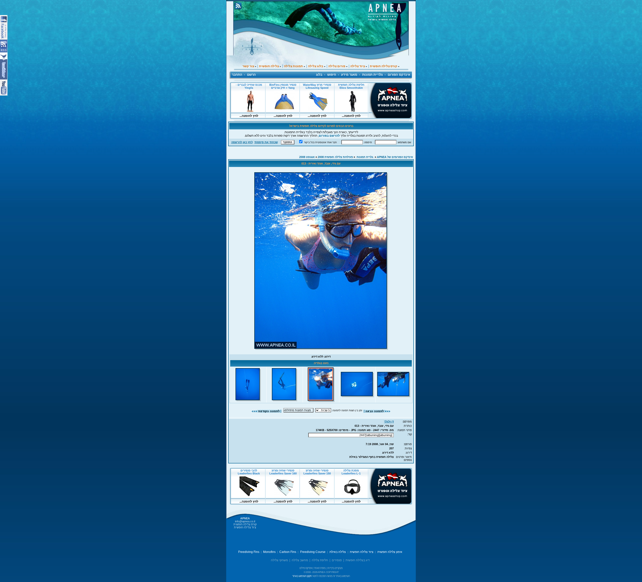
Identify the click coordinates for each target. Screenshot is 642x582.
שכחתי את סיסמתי (266, 142)
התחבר (237, 74)
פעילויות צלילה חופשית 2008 (335, 156)
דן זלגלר (389, 421)
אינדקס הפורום (399, 74)
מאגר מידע (349, 74)
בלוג (319, 74)
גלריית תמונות (372, 74)
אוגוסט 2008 (307, 156)
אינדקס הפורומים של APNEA (395, 156)
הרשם (251, 74)
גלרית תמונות (365, 156)
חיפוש (331, 74)
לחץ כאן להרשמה (242, 142)
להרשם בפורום (329, 135)
